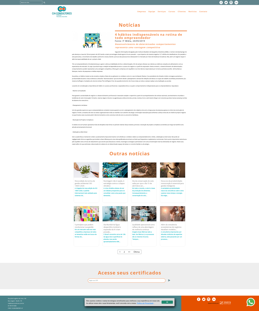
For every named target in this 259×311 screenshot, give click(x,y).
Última (137, 251)
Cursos (172, 11)
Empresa (141, 11)
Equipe (152, 11)
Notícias (192, 11)
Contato (203, 11)
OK (167, 302)
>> (129, 251)
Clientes (182, 11)
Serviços (162, 11)
